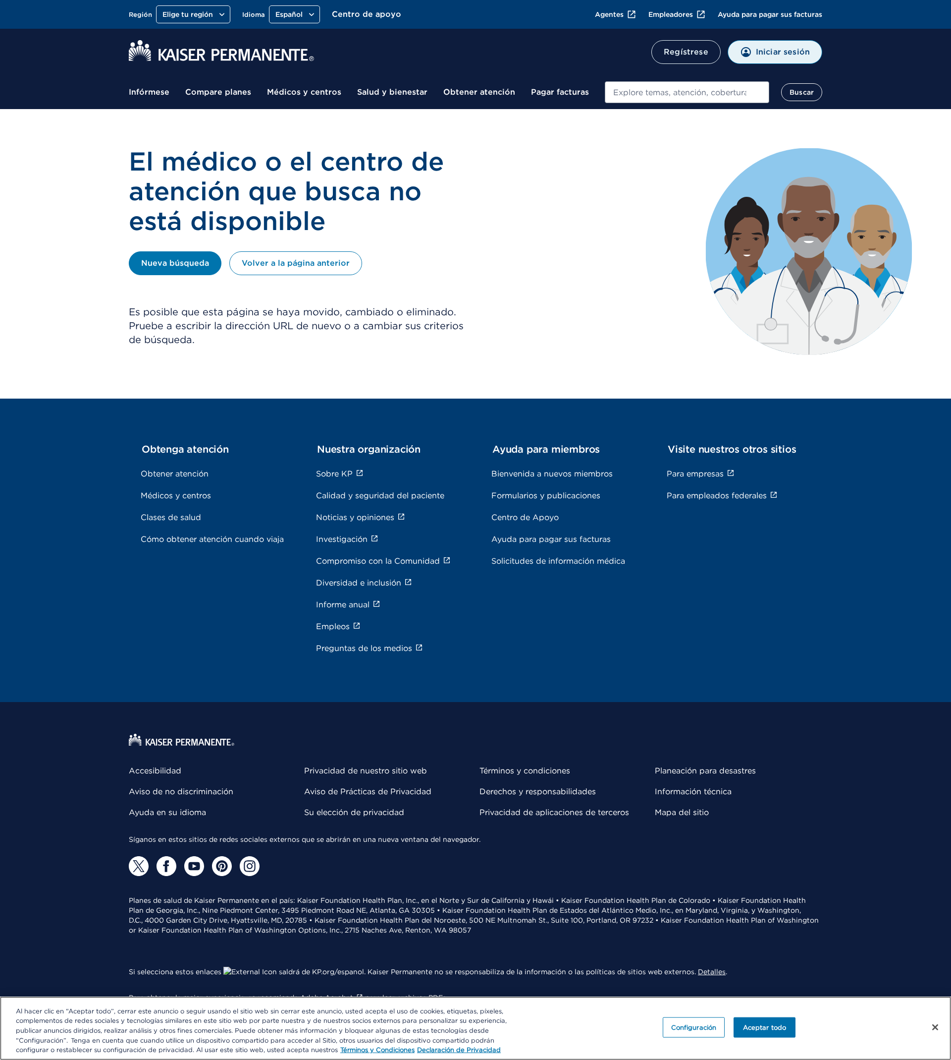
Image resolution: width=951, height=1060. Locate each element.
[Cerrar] (935, 1027)
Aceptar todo (765, 1027)
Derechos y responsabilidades (537, 791)
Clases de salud (171, 517)
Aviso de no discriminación (181, 791)
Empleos (333, 626)
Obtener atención (479, 92)
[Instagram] (250, 866)
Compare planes (218, 92)
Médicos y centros (304, 92)
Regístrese (686, 52)
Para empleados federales (717, 495)
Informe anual (343, 604)
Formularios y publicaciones (545, 495)
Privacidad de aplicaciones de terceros (554, 812)
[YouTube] (194, 866)
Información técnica (693, 791)
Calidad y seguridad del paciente (380, 495)
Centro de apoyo (366, 14)
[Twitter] (139, 866)
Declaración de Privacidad (459, 1050)
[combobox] (687, 92)
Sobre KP (334, 473)
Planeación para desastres (705, 770)
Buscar (802, 92)
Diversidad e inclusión (358, 583)
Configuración (694, 1027)
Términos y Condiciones (377, 1050)
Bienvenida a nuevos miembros (552, 473)
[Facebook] (166, 866)
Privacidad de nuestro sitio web (365, 770)
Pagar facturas (560, 92)
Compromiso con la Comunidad (378, 561)
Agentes (609, 14)
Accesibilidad (155, 770)
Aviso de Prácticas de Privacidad (367, 791)
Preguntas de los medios (364, 648)
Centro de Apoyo (525, 517)
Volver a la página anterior (296, 263)
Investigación (342, 539)
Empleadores (670, 14)
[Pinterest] (222, 866)
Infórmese (149, 92)
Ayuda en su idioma (167, 812)
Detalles (712, 972)
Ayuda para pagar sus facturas (770, 14)
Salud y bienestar (392, 92)
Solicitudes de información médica (558, 561)
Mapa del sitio (682, 812)
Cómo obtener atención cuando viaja (212, 539)
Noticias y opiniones (355, 517)
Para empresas (695, 473)
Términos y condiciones (524, 770)
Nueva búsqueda (175, 263)
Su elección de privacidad (354, 812)
